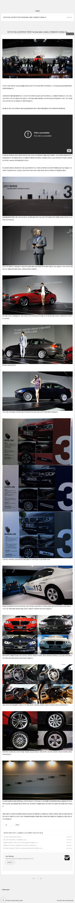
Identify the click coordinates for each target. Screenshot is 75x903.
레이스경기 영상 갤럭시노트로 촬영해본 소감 (14, 839)
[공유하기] (9, 825)
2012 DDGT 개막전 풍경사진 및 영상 (11, 837)
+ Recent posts (6, 889)
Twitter (8, 900)
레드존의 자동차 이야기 (10, 833)
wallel (72, 900)
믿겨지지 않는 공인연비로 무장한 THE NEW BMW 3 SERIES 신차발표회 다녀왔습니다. (24, 17)
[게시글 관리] (11, 825)
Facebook (13, 900)
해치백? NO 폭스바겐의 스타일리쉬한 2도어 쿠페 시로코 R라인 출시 (19, 845)
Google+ (21, 900)
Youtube (17, 900)
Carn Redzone (9, 856)
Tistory (63, 900)
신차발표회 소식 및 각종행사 (24, 833)
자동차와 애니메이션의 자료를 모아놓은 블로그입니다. (19, 858)
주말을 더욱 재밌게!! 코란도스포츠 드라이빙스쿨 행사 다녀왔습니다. (20, 842)
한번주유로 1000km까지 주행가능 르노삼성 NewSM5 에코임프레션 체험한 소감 (22, 848)
